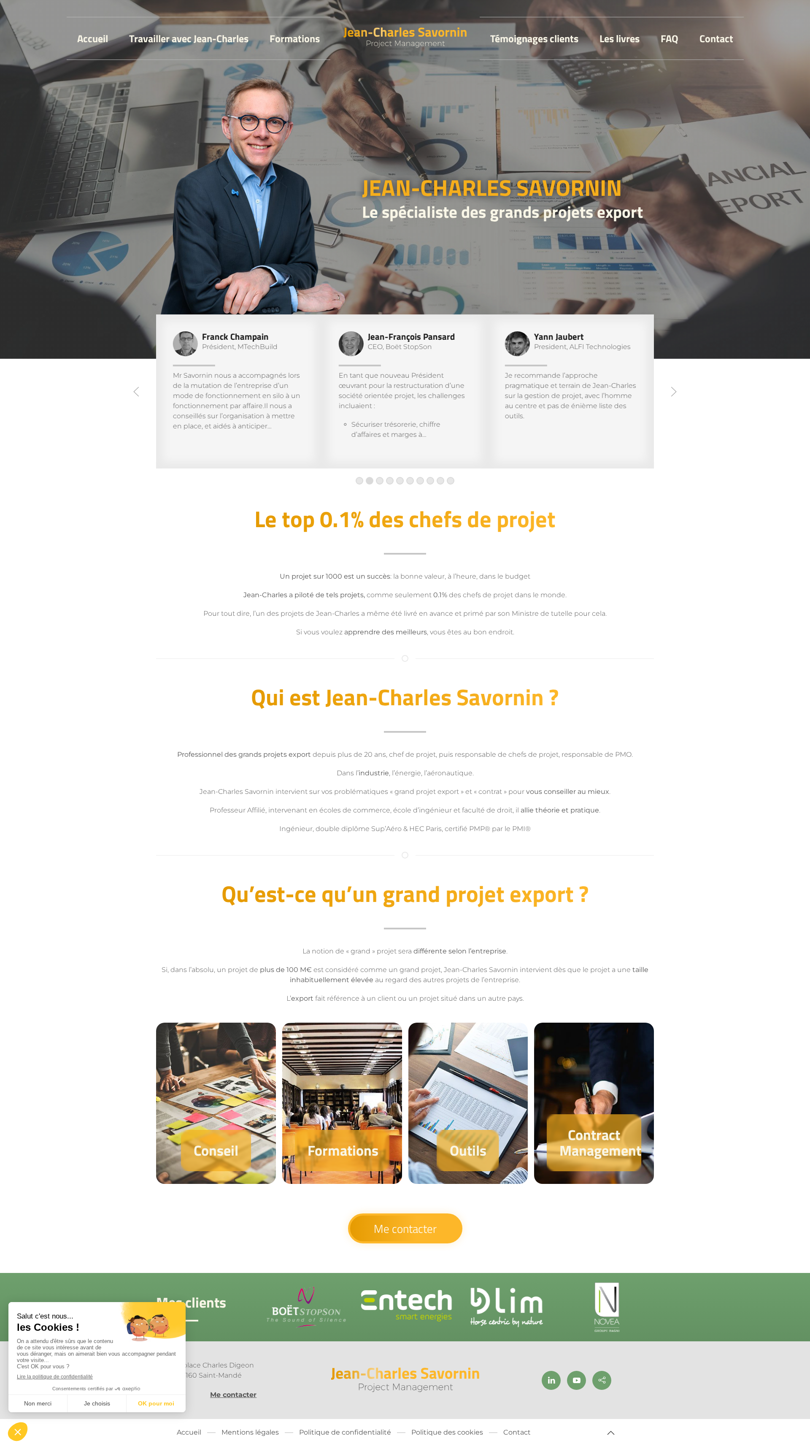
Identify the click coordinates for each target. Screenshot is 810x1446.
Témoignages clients (534, 38)
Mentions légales (250, 1432)
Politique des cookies (447, 1432)
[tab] (359, 481)
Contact (716, 38)
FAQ (669, 38)
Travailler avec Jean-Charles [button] (188, 38)
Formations (295, 38)
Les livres (619, 38)
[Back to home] (405, 38)
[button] (136, 392)
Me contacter (405, 1228)
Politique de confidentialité (345, 1432)
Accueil (92, 38)
